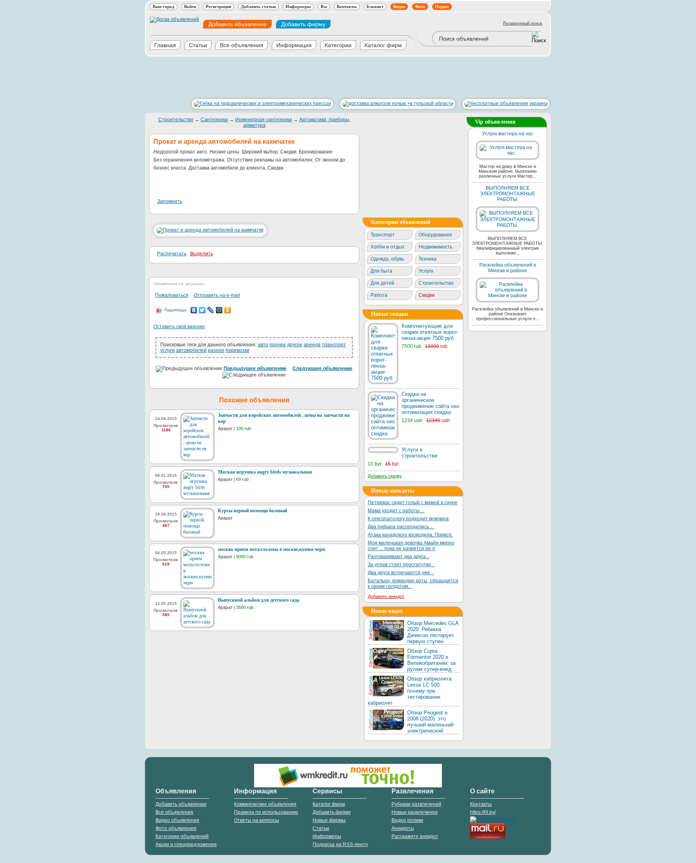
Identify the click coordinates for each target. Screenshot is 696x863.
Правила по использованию (266, 812)
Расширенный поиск (522, 23)
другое (294, 345)
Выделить (201, 254)
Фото (420, 6)
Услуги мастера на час (507, 134)
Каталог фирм (383, 45)
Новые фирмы (329, 820)
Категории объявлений (182, 836)
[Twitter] (202, 310)
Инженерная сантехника (263, 119)
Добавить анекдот (386, 596)
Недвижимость (435, 247)
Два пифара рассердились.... (401, 527)
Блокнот (375, 6)
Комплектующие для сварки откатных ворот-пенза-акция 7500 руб (430, 332)
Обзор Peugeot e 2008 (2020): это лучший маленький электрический (430, 722)
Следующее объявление (322, 368)
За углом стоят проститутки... (401, 564)
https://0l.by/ (483, 812)
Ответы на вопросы (256, 820)
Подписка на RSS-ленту (340, 844)
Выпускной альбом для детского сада (258, 600)
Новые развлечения (415, 812)
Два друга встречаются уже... (401, 572)
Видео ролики (407, 820)
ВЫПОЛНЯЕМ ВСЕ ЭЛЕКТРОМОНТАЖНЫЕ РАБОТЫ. (507, 193)
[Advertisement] (291, 77)
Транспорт (383, 235)
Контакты (347, 6)
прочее (277, 345)
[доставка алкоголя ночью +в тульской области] (396, 103)
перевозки (237, 350)
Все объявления (241, 45)
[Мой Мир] (219, 310)
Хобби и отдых (387, 247)
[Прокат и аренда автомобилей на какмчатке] (210, 230)
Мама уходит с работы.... (396, 510)
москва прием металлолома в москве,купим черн (271, 549)
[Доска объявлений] (174, 19)
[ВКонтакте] (194, 310)
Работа (379, 295)
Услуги (425, 271)
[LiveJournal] (211, 310)
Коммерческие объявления (265, 804)
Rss (324, 6)
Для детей (382, 283)
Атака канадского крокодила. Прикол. (410, 535)
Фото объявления (176, 828)
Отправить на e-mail (217, 295)
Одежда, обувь (387, 259)
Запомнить (169, 201)
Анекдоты (403, 828)
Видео (399, 6)
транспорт (334, 345)
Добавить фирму (303, 24)
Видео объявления (177, 820)
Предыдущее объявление (255, 368)
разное (216, 350)
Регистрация (218, 6)
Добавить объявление (237, 24)
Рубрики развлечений (416, 804)
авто (263, 345)
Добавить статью (258, 6)
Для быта (381, 271)
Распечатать (171, 254)
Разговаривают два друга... (398, 556)
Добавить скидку (385, 476)
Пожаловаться (171, 295)
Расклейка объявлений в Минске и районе (507, 267)
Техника (427, 259)
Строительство (175, 119)
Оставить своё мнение (179, 326)
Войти (190, 6)
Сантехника (214, 119)
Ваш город (163, 6)
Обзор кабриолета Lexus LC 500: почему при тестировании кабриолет (410, 691)
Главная (165, 45)
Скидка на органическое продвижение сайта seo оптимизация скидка (430, 403)
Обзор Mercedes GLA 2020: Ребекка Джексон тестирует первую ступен (432, 632)
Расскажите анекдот (415, 836)
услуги (167, 350)
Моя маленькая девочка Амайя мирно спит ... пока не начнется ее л (411, 545)
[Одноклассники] (228, 310)
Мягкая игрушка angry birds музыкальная (265, 472)
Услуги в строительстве (419, 453)
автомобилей (191, 350)
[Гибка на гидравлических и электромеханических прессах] (260, 103)
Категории (338, 45)
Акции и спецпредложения (186, 844)
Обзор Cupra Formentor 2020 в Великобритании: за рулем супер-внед (431, 660)
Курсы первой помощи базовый (252, 510)
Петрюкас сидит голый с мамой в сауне (413, 502)
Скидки (426, 295)
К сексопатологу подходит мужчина (408, 519)
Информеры (298, 6)
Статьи (198, 45)
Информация (294, 45)
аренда (312, 345)
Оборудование (435, 235)
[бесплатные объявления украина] (504, 103)
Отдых (442, 6)
